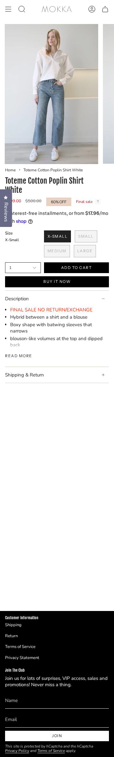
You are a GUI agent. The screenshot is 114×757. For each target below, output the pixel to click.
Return (11, 636)
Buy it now (57, 281)
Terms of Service (20, 647)
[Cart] (105, 9)
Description (17, 299)
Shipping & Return (24, 375)
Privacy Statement (22, 658)
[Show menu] (8, 9)
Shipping (13, 625)
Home (10, 170)
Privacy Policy (17, 750)
